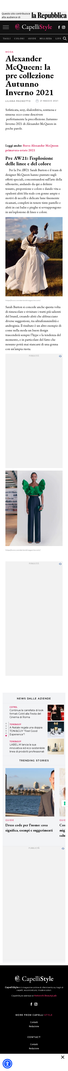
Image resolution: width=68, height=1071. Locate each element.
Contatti (34, 1022)
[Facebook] (59, 27)
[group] (7, 38)
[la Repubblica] (49, 15)
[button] (6, 723)
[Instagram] (63, 27)
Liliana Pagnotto (18, 101)
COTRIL (13, 707)
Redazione (34, 1026)
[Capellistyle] (33, 27)
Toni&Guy (15, 724)
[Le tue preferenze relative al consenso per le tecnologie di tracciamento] (64, 803)
